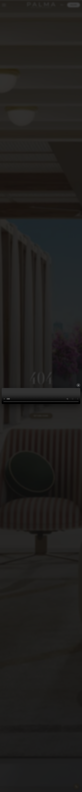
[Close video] (78, 385)
